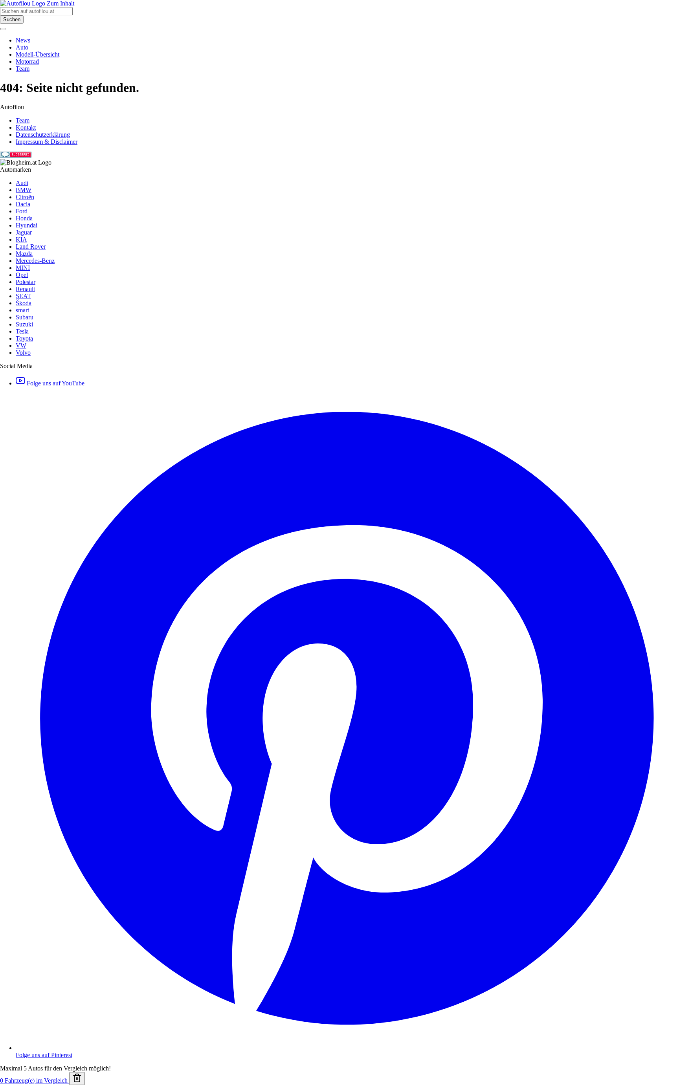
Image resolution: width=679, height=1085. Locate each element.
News (23, 40)
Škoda (23, 303)
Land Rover (31, 246)
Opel (22, 274)
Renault (25, 289)
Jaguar (24, 232)
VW (21, 345)
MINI (23, 267)
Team (22, 68)
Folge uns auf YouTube (54, 383)
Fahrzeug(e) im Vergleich (34, 1080)
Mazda (24, 253)
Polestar (25, 282)
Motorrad (27, 61)
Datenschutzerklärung (43, 134)
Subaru (24, 317)
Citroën (25, 197)
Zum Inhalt (60, 3)
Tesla (22, 331)
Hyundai (26, 225)
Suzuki (24, 324)
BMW (23, 190)
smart (22, 310)
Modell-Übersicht (37, 54)
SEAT (23, 296)
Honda (24, 218)
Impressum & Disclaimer (46, 141)
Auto (22, 47)
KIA (21, 239)
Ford (22, 211)
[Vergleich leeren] (77, 1078)
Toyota (24, 338)
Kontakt (26, 127)
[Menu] (3, 29)
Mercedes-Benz (35, 260)
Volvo (23, 352)
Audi (22, 183)
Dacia (23, 204)
